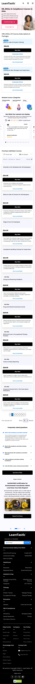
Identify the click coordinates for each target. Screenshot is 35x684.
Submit (17, 54)
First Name (9, 33)
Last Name (9, 40)
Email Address (10, 46)
